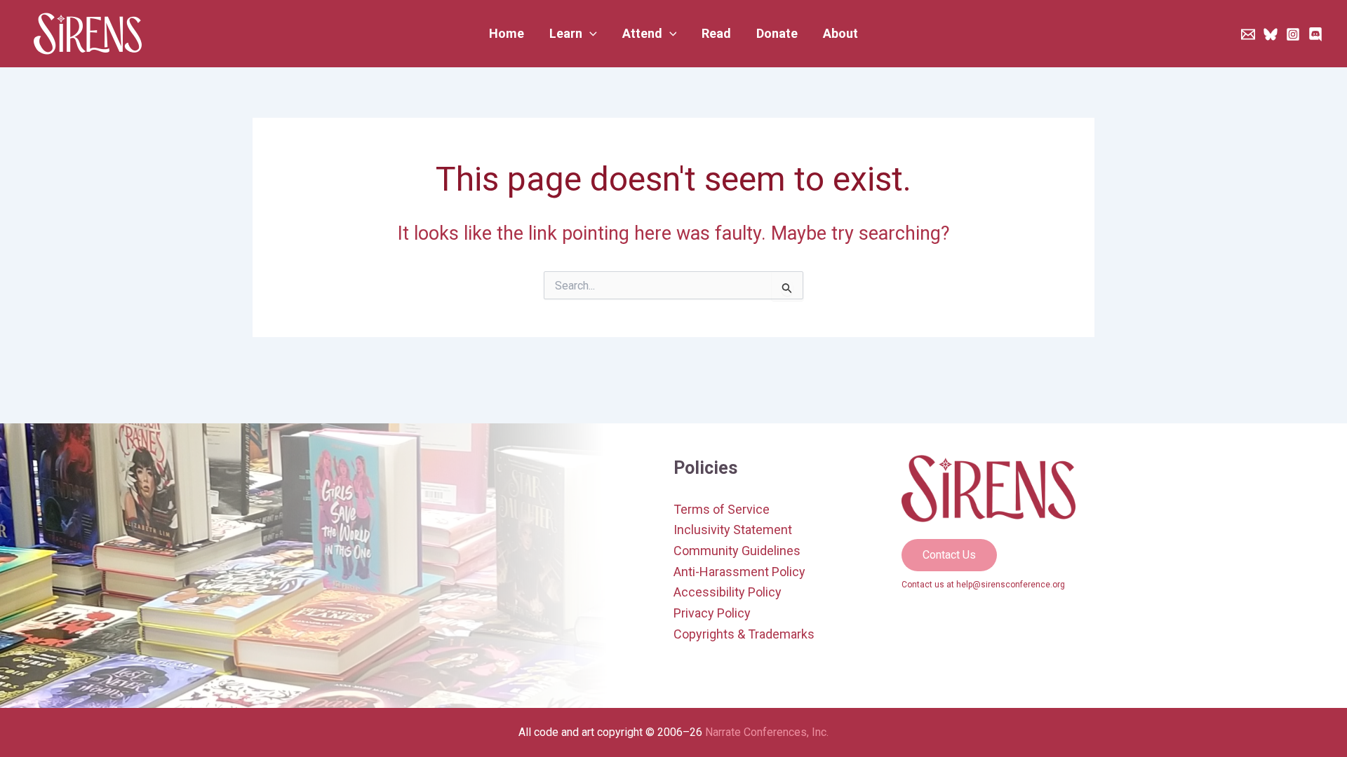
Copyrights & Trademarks (744, 634)
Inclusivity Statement (733, 529)
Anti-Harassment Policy (739, 571)
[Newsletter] (1248, 34)
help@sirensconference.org (1010, 584)
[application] (589, 33)
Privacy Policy (712, 613)
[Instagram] (1293, 34)
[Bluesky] (1271, 34)
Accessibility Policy (728, 592)
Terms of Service (722, 509)
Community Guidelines (737, 550)
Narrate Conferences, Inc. (767, 732)
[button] (573, 33)
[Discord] (1315, 34)
